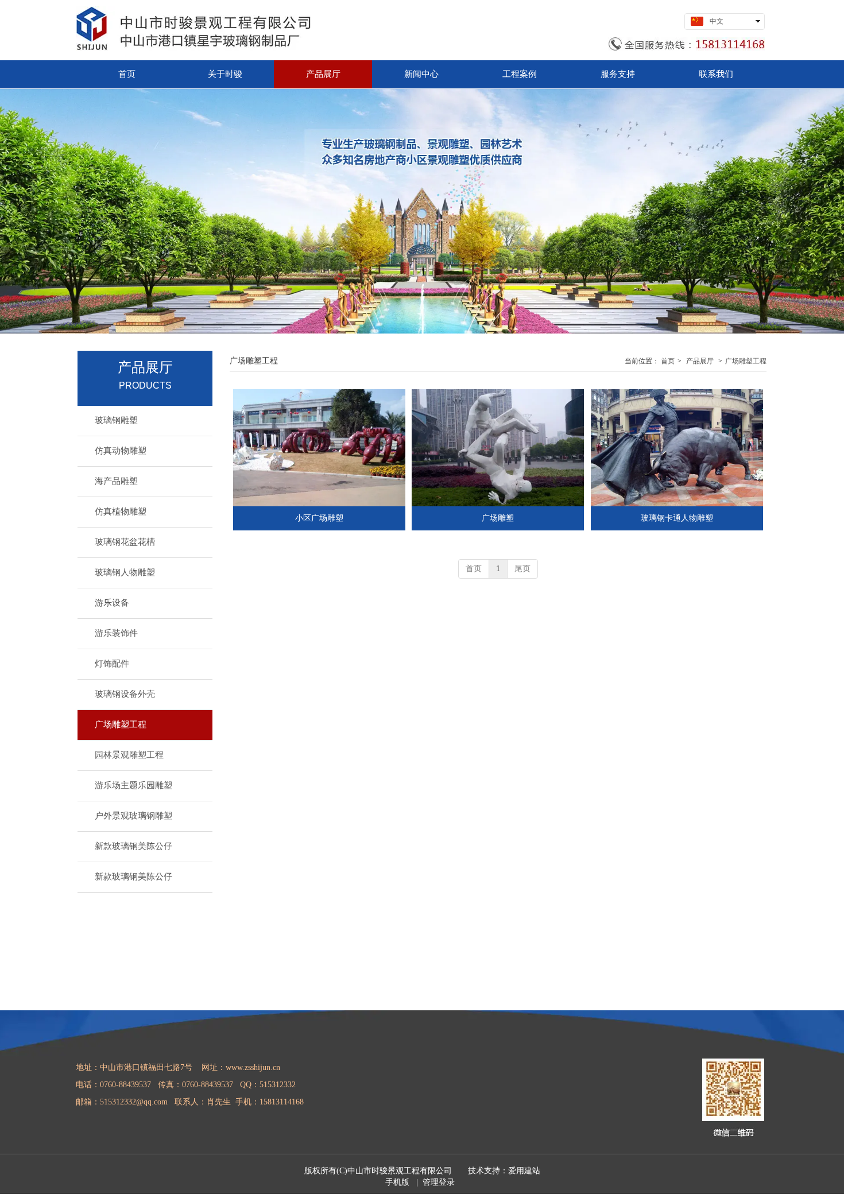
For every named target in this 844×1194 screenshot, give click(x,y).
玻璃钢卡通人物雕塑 (677, 518)
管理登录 (439, 1182)
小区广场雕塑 (319, 518)
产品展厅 (700, 361)
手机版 (397, 1182)
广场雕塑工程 (745, 361)
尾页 (522, 568)
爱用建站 (524, 1170)
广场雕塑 (498, 518)
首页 (668, 361)
